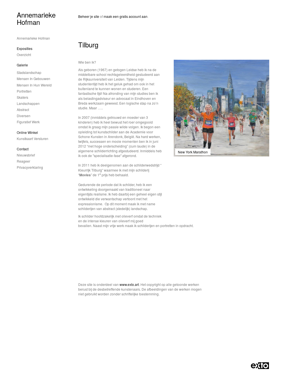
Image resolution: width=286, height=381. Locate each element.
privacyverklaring (30, 167)
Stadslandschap (29, 72)
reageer (23, 161)
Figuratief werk (28, 121)
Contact (22, 148)
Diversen (23, 115)
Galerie (22, 64)
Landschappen (28, 103)
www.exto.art (129, 284)
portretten (24, 91)
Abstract (23, 109)
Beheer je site (88, 16)
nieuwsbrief (26, 155)
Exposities (24, 48)
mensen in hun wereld (34, 85)
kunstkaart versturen (32, 138)
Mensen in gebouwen (33, 78)
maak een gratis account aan (125, 16)
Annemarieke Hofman (36, 18)
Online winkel (27, 132)
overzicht (24, 54)
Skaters (22, 97)
